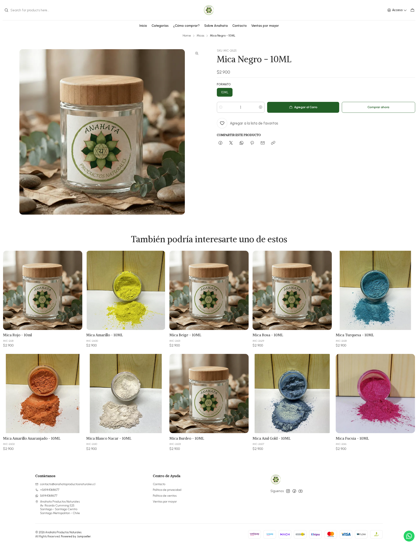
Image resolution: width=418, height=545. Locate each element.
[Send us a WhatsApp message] (409, 536)
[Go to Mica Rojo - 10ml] (42, 290)
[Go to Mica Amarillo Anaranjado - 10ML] (42, 393)
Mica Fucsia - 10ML (352, 438)
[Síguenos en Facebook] (294, 491)
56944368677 (48, 496)
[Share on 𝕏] (231, 143)
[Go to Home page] (209, 10)
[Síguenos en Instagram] (288, 491)
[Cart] (412, 10)
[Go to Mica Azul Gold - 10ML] (292, 393)
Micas (200, 35)
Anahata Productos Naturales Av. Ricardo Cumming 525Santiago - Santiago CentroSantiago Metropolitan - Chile (60, 507)
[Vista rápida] (75, 290)
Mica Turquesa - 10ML (355, 335)
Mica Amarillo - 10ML (104, 335)
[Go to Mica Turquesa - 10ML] (375, 290)
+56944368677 (49, 490)
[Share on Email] (262, 143)
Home (187, 35)
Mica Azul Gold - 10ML (272, 438)
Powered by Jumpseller (76, 536)
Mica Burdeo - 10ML (186, 438)
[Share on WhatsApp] (241, 143)
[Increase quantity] (260, 107)
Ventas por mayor (165, 501)
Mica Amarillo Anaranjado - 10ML (32, 438)
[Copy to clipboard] (273, 143)
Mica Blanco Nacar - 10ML (108, 438)
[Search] (6, 10)
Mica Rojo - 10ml (17, 335)
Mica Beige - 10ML (185, 335)
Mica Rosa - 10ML (268, 335)
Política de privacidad (167, 490)
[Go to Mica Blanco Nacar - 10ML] (125, 393)
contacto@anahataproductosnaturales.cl (67, 484)
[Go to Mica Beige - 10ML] (209, 290)
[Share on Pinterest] (252, 143)
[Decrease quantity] (220, 107)
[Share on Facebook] (220, 143)
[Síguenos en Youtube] (300, 491)
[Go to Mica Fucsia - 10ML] (375, 393)
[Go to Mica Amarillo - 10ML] (125, 290)
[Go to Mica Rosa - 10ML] (292, 290)
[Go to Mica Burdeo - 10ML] (209, 393)
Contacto (159, 484)
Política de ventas (165, 496)
